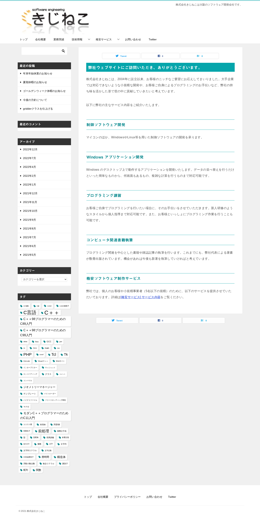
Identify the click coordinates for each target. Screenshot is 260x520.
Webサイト (60, 361)
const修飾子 (64, 306)
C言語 (29, 312)
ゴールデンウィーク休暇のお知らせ (44, 90)
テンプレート (29, 394)
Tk (66, 354)
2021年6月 (29, 246)
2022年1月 (29, 184)
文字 (51, 444)
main (47, 348)
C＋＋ (51, 312)
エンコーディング (30, 374)
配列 (25, 470)
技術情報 (77, 39)
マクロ (26, 407)
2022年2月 (29, 175)
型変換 (35, 437)
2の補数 (26, 306)
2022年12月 (30, 149)
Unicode (26, 361)
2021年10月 (30, 210)
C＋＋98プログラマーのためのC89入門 (43, 321)
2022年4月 (29, 166)
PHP (27, 354)
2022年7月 (29, 158)
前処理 (43, 431)
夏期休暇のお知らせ (35, 82)
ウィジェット (50, 368)
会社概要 (40, 39)
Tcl (53, 354)
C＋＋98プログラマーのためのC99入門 (43, 333)
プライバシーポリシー (127, 496)
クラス (48, 374)
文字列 (63, 444)
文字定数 (48, 451)
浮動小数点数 (29, 464)
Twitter (153, 39)
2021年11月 (30, 202)
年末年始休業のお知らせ (37, 73)
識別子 (65, 464)
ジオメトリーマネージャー (39, 387)
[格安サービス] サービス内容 (140, 297)
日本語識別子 (28, 457)
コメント (62, 374)
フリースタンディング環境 (55, 400)
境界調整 (50, 437)
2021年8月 (29, 228)
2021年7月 (29, 237)
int (24, 348)
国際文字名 (62, 431)
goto (60, 341)
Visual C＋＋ (43, 361)
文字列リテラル (30, 450)
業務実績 (58, 39)
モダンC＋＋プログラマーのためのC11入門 (44, 416)
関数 (38, 470)
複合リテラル (48, 464)
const (49, 306)
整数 (39, 444)
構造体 (61, 457)
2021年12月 (30, 193)
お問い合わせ (133, 39)
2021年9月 (29, 219)
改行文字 (26, 444)
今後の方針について (35, 99)
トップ (24, 39)
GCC (49, 341)
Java (35, 348)
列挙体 (57, 424)
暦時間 (45, 457)
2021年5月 (29, 254)
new (58, 348)
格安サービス (104, 39)
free (37, 342)
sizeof (41, 354)
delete (25, 341)
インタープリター (30, 368)
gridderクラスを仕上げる (38, 108)
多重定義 (65, 437)
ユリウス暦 (27, 424)
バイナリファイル (30, 400)
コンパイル (27, 380)
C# (38, 306)
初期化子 (26, 431)
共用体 (43, 425)
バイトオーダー (50, 394)
